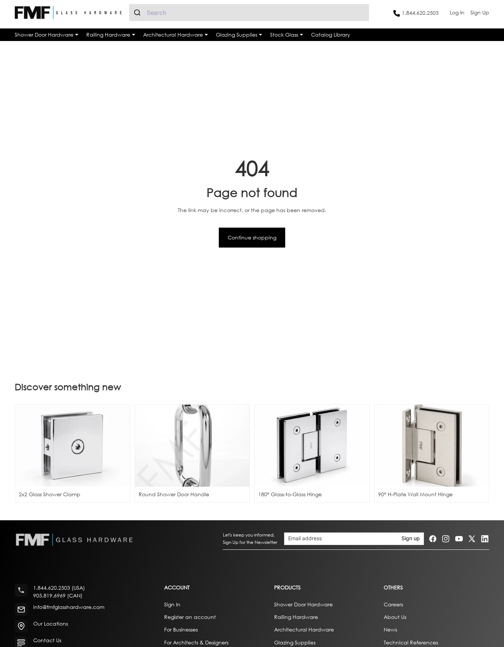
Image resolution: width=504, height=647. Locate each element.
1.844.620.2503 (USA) (59, 587)
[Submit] (138, 12)
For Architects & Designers (196, 642)
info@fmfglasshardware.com (68, 606)
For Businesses (181, 629)
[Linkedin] (484, 538)
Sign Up (479, 12)
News (390, 629)
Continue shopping (252, 237)
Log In (457, 12)
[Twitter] (471, 538)
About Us (395, 616)
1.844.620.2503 (420, 12)
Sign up (410, 538)
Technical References (411, 642)
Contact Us (47, 640)
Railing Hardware (296, 616)
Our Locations (50, 623)
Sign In (172, 603)
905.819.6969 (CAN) (57, 595)
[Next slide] (238, 445)
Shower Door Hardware (303, 603)
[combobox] (249, 12)
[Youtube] (459, 538)
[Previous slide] (146, 445)
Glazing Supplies (294, 642)
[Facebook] (432, 538)
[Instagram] (445, 538)
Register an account (190, 616)
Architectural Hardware (304, 629)
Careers (393, 603)
